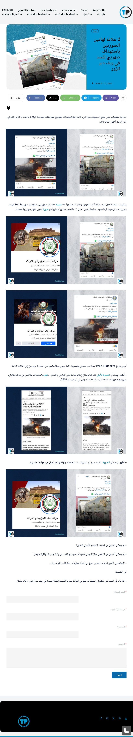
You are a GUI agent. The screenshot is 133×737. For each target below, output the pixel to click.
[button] (126, 730)
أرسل (119, 675)
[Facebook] (101, 718)
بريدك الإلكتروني (118, 609)
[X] (113, 718)
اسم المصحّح (120, 591)
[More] (123, 98)
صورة (95, 31)
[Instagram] (107, 718)
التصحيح (122, 644)
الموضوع (122, 626)
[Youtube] (126, 718)
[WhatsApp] (119, 718)
